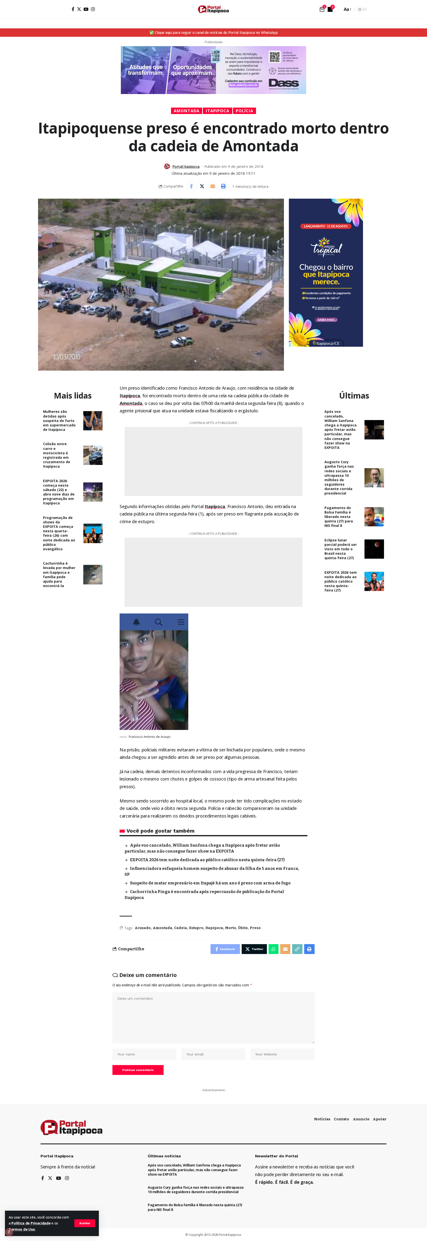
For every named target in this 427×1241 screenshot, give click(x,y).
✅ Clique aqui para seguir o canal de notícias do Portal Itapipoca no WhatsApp (213, 32)
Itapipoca (218, 111)
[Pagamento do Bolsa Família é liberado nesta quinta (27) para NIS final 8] (374, 517)
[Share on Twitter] (202, 186)
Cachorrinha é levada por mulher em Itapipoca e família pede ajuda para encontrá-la (59, 574)
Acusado (143, 928)
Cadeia (180, 928)
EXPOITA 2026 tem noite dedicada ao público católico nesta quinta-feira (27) (207, 860)
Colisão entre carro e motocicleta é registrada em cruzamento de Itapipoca (56, 455)
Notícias (322, 1119)
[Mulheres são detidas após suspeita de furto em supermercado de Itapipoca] (93, 421)
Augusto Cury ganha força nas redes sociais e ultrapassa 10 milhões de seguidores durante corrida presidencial (339, 477)
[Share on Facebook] (191, 186)
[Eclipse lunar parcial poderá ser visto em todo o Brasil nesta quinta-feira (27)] (374, 549)
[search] (337, 9)
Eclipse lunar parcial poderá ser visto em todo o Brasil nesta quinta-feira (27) (340, 549)
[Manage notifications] (9, 1232)
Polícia (244, 111)
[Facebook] (73, 9)
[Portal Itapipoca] (213, 9)
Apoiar (379, 1119)
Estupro (196, 928)
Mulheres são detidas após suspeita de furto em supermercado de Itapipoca (59, 420)
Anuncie (361, 1119)
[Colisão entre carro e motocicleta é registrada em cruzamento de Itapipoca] (93, 455)
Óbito (243, 928)
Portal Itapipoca (186, 166)
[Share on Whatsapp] (273, 949)
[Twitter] (79, 9)
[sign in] (65, 9)
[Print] (223, 186)
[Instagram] (93, 9)
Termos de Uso (22, 1229)
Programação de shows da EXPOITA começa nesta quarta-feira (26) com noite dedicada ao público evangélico (59, 533)
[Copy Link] (297, 949)
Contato (341, 1119)
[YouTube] (86, 9)
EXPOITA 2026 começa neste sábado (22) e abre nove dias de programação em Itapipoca (59, 492)
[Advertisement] (213, 461)
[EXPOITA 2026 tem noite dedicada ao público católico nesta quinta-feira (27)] (374, 581)
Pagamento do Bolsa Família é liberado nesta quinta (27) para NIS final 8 (338, 516)
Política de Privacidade (30, 1223)
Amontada (186, 111)
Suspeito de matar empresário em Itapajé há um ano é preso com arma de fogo (210, 883)
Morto (230, 928)
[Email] (212, 186)
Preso (255, 928)
